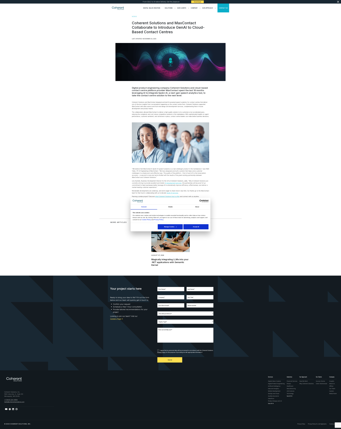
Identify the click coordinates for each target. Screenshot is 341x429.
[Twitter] (9, 409)
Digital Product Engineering (276, 383)
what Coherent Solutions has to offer (167, 196)
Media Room (333, 393)
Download (197, 2)
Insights (331, 381)
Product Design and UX (275, 401)
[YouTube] (6, 409)
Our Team (332, 388)
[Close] (338, 2)
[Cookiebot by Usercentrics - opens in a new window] (201, 201)
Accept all (196, 226)
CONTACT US (223, 8)
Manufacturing (291, 388)
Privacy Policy (161, 352)
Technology (290, 393)
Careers (331, 391)
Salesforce (271, 398)
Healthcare (290, 386)
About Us (332, 383)
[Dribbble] (16, 409)
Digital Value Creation (151, 8)
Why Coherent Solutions (306, 383)
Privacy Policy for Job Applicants (317, 424)
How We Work (303, 381)
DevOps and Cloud (273, 393)
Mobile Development (274, 391)
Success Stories (320, 381)
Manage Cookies (169, 226)
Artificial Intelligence (274, 386)
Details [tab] (170, 207)
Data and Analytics (273, 388)
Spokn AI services (172, 193)
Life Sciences (290, 391)
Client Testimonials (321, 383)
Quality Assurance (273, 396)
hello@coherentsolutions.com (14, 402)
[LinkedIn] (13, 409)
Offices (331, 386)
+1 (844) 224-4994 (11, 400)
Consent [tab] (144, 207)
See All (270, 403)
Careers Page (115, 319)
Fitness (289, 383)
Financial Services (292, 381)
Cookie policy (333, 424)
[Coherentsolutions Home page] (14, 380)
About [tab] (197, 207)
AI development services (173, 183)
